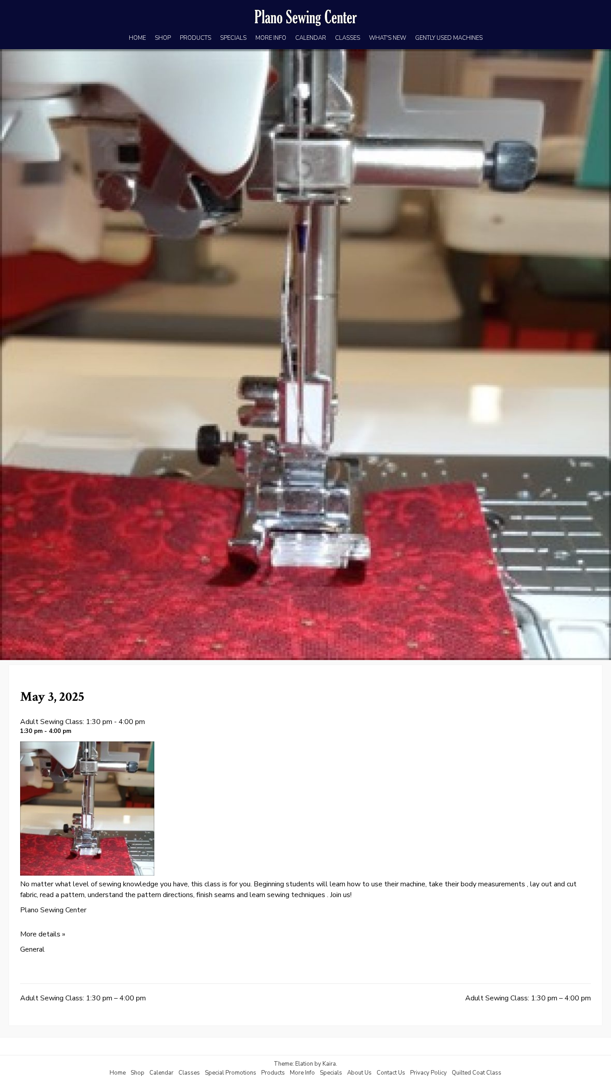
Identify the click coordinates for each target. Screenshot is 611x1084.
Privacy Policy (428, 1073)
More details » (42, 934)
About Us (359, 1073)
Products (273, 1073)
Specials (331, 1073)
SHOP (163, 38)
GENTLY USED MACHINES (449, 38)
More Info (302, 1073)
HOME (137, 38)
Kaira (329, 1064)
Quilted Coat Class (476, 1073)
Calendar (161, 1073)
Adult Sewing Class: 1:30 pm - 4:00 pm (82, 722)
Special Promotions (230, 1073)
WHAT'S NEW (387, 38)
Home (118, 1073)
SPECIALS (233, 38)
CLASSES (347, 38)
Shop (137, 1073)
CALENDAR (310, 38)
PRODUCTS (195, 38)
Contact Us (391, 1073)
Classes (189, 1073)
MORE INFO (270, 38)
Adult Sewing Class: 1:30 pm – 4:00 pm (83, 998)
